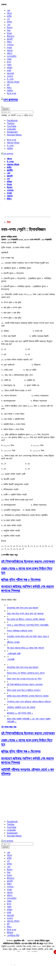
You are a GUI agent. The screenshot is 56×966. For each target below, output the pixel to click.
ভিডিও (9, 87)
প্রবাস (9, 64)
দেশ (8, 19)
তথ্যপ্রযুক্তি (11, 56)
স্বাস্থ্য (9, 59)
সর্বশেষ (9, 13)
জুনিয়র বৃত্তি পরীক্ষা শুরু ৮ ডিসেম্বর (20, 579)
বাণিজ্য (9, 21)
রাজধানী (9, 39)
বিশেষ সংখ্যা (11, 93)
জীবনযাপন (10, 36)
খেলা (8, 24)
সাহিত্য (9, 53)
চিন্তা (9, 61)
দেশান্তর (10, 44)
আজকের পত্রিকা (13, 82)
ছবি (8, 84)
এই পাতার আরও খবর (8, 726)
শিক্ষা (8, 30)
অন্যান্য (10, 76)
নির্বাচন (9, 41)
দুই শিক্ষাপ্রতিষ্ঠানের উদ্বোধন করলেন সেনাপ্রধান (28, 561)
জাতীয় (9, 16)
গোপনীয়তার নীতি (13, 935)
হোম (8, 10)
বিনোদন (9, 27)
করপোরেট (10, 73)
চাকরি (9, 70)
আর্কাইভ (10, 90)
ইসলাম (9, 33)
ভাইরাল (9, 67)
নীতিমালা (10, 932)
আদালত (10, 50)
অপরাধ (9, 47)
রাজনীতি (10, 170)
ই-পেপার (10, 79)
